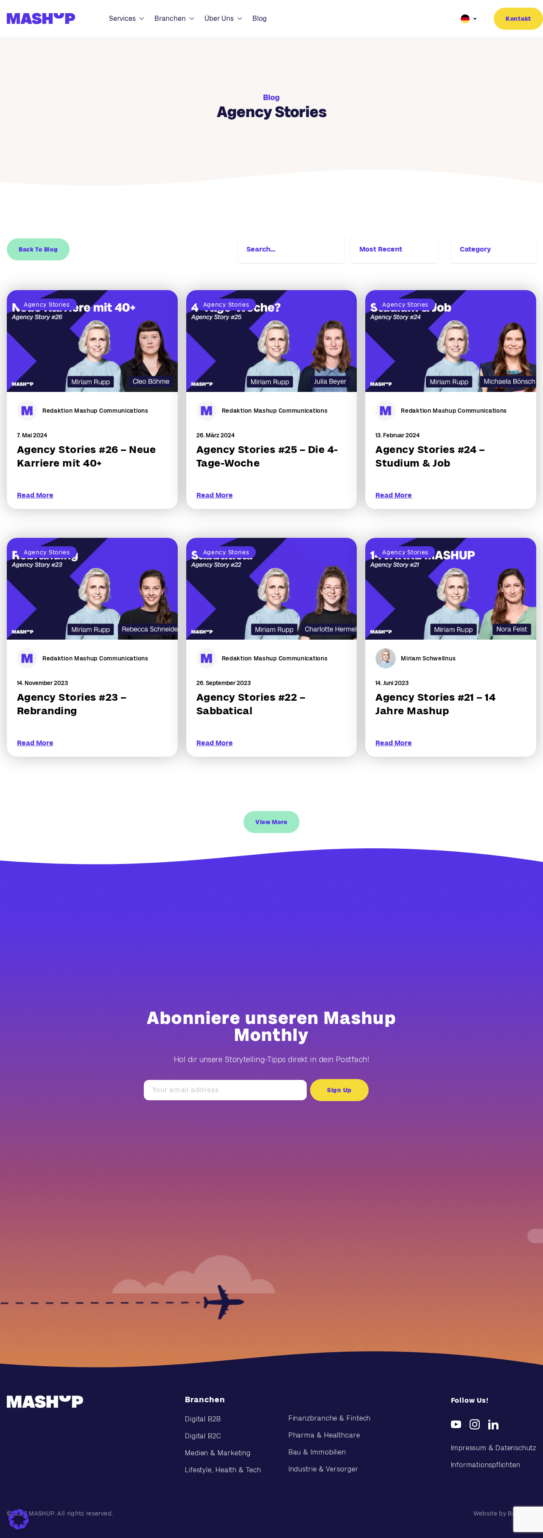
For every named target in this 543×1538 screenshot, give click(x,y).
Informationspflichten (486, 1464)
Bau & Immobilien (317, 1452)
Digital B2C (203, 1436)
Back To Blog (38, 249)
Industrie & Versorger (323, 1469)
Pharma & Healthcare (324, 1435)
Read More (35, 495)
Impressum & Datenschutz (493, 1447)
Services (122, 18)
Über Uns (219, 18)
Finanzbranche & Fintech (329, 1418)
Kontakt (518, 18)
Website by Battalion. (504, 1513)
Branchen (170, 18)
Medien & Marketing (218, 1453)
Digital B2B (203, 1419)
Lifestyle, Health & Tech (223, 1470)
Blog (259, 18)
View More (271, 822)
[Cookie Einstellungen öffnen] (18, 1519)
